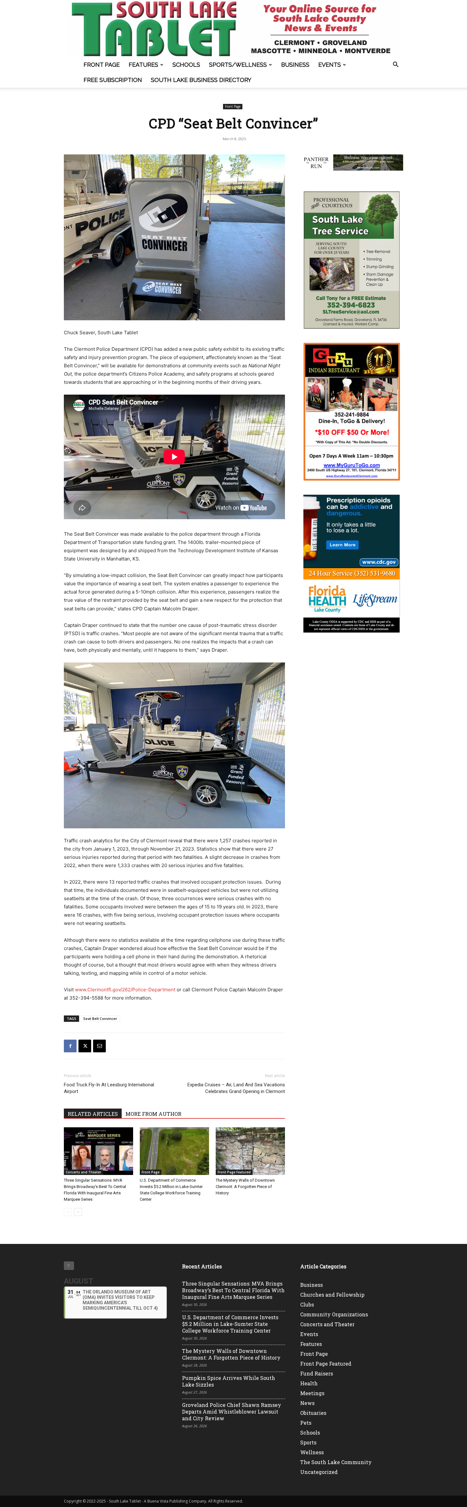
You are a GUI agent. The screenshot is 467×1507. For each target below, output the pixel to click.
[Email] (99, 1046)
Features (143, 64)
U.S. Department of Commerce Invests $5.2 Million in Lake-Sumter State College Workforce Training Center (230, 1324)
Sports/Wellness (238, 64)
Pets (305, 1422)
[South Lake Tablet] (233, 28)
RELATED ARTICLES (93, 1113)
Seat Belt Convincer (100, 1018)
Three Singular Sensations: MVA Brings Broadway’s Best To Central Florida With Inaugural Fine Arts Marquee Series (233, 1290)
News (307, 1403)
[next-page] (78, 1212)
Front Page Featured (234, 1172)
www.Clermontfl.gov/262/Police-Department (125, 990)
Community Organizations (334, 1314)
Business (295, 64)
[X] (84, 1046)
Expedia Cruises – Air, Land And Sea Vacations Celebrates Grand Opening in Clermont (236, 1088)
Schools (186, 64)
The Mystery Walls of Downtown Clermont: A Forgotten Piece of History (245, 1186)
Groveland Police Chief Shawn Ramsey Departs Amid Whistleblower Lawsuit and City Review (231, 1412)
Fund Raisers (316, 1373)
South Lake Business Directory (201, 80)
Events (329, 64)
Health (309, 1383)
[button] (395, 65)
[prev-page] (68, 1212)
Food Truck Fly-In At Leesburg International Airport (109, 1088)
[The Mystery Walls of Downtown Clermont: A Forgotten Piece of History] (250, 1151)
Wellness (312, 1452)
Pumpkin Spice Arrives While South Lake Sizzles (228, 1381)
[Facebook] (70, 1046)
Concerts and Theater (83, 1172)
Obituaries (313, 1412)
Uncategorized (319, 1472)
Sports (308, 1442)
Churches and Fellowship (332, 1294)
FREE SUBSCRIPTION (113, 80)
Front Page (102, 64)
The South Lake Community (336, 1462)
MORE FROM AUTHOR (153, 1113)
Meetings (312, 1393)
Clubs (307, 1304)
